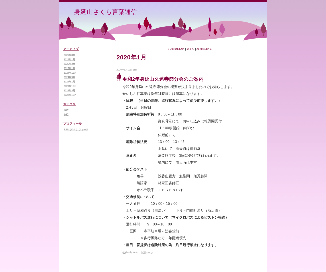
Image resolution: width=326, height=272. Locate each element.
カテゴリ (69, 104)
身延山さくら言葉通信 (105, 11)
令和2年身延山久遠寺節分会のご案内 (163, 79)
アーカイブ (71, 49)
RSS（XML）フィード (76, 129)
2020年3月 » (204, 49)
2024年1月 (69, 81)
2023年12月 (70, 86)
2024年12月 (70, 72)
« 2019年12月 (176, 49)
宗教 (66, 110)
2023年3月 (69, 90)
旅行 (66, 114)
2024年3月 (69, 77)
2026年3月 (69, 55)
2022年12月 (70, 95)
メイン (190, 49)
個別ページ (147, 252)
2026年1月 (69, 59)
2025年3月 (69, 64)
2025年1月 (69, 68)
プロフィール (72, 123)
